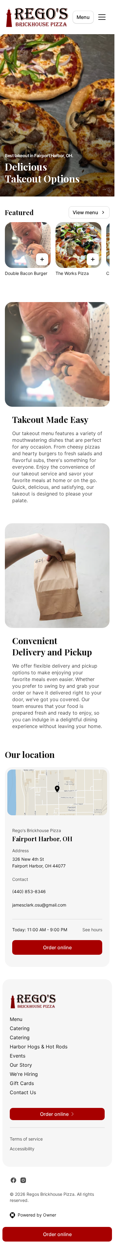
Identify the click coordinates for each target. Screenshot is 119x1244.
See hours (92, 929)
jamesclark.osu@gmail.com (39, 906)
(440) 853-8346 (29, 893)
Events (17, 1056)
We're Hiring (24, 1074)
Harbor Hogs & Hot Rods (38, 1047)
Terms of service (26, 1138)
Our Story (21, 1065)
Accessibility (22, 1148)
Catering (20, 1028)
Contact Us (23, 1092)
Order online (57, 947)
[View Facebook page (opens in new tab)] (13, 1180)
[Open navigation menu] (102, 17)
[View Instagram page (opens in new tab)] (23, 1180)
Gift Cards (22, 1083)
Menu (83, 17)
